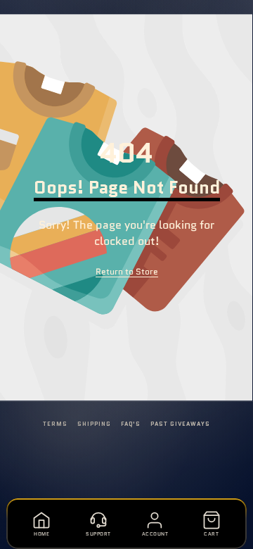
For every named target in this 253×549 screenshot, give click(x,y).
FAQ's (131, 423)
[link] (127, 272)
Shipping (94, 423)
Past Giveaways (179, 423)
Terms (55, 423)
